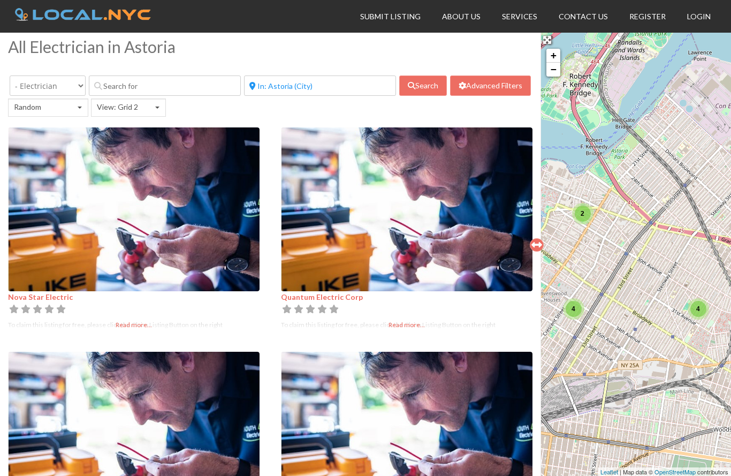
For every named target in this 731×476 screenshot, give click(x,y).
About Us (461, 16)
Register (647, 16)
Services (519, 16)
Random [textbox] (27, 106)
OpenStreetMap (675, 471)
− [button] (554, 69)
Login (699, 16)
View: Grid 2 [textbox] (117, 106)
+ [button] (554, 55)
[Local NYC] (83, 17)
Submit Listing (390, 16)
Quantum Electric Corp (322, 296)
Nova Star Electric (40, 296)
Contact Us (583, 16)
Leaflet (609, 471)
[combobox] (48, 108)
